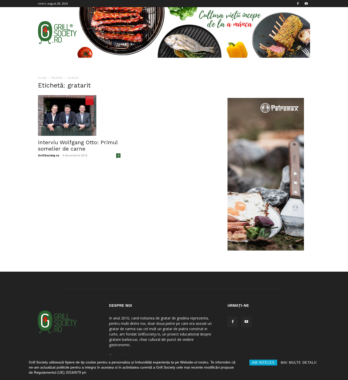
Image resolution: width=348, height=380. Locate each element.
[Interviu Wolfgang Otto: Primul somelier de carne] (79, 115)
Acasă (42, 78)
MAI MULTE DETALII (299, 362)
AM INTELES (263, 362)
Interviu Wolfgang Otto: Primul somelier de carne (78, 145)
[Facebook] (298, 3)
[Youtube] (306, 3)
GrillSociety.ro (48, 155)
